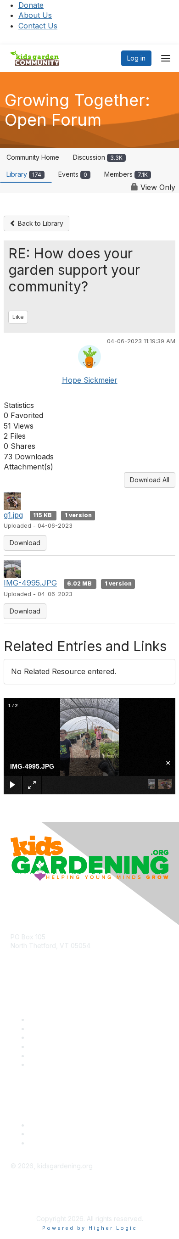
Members (126, 174)
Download (25, 543)
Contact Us (37, 25)
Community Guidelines (62, 1064)
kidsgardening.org (38, 1196)
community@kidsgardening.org (58, 959)
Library (23, 174)
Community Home (32, 157)
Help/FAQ (43, 1046)
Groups (40, 1037)
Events (72, 174)
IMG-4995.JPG (30, 582)
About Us (35, 15)
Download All (149, 480)
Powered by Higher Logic (89, 1228)
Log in (136, 58)
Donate (31, 5)
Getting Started (51, 1056)
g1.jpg (13, 514)
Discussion (98, 157)
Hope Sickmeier (89, 380)
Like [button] (18, 316)
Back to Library (39, 223)
